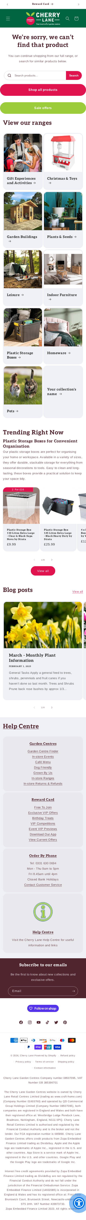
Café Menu (43, 762)
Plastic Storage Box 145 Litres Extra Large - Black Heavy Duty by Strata (58, 534)
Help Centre (21, 726)
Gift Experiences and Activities (21, 181)
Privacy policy (23, 1061)
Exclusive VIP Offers (43, 812)
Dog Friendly (43, 767)
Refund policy (67, 1055)
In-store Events (43, 756)
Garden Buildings (22, 237)
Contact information (45, 1068)
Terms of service (44, 1061)
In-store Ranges (43, 778)
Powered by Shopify (45, 1055)
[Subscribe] (73, 991)
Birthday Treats (43, 818)
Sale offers (43, 108)
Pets (10, 411)
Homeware (56, 353)
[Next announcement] (78, 4)
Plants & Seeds (59, 237)
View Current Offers (43, 839)
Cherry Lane (27, 1055)
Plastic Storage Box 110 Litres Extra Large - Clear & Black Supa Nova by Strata (20, 534)
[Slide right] (51, 559)
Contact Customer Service (43, 884)
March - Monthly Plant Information (32, 658)
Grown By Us (43, 772)
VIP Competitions (43, 823)
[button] (8, 18)
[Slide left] (34, 559)
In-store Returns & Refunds (43, 783)
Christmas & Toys (62, 179)
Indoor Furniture (62, 295)
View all (43, 571)
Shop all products (42, 89)
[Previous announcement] (7, 4)
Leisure (13, 295)
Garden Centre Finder (43, 751)
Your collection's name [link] (61, 392)
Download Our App (43, 834)
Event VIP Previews (43, 829)
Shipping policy (66, 1061)
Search (74, 75)
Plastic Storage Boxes (20, 355)
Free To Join (43, 807)
